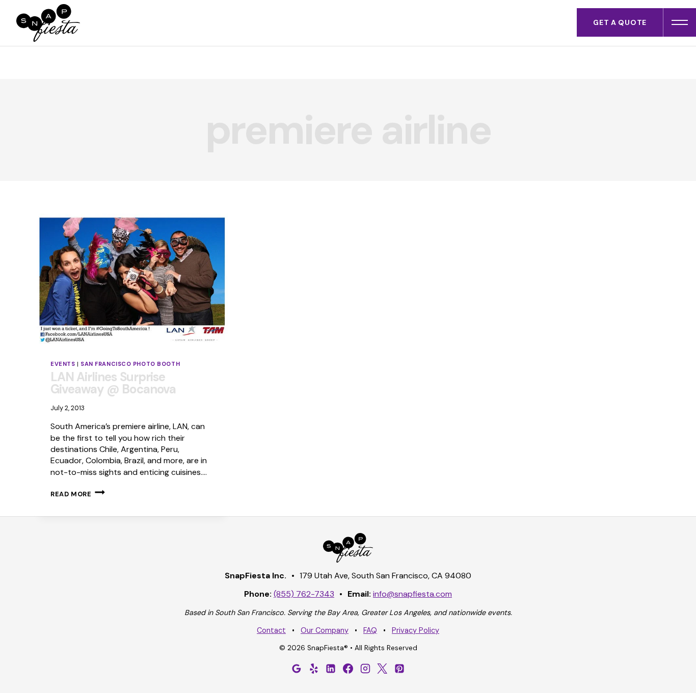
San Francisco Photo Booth (130, 363)
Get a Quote (620, 22)
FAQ (370, 630)
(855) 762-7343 (304, 594)
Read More (77, 494)
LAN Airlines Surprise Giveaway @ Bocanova (113, 383)
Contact (271, 630)
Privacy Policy (415, 630)
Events (62, 363)
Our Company (325, 630)
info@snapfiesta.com (412, 594)
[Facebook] (348, 668)
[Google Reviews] (296, 668)
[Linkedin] (331, 668)
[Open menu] (679, 22)
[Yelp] (314, 668)
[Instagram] (365, 668)
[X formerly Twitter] (382, 668)
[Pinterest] (399, 668)
